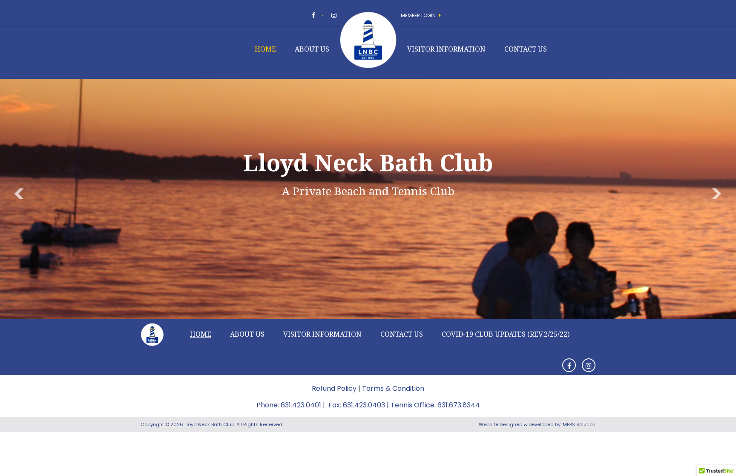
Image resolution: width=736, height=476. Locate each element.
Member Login (419, 15)
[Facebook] (313, 15)
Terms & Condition (393, 388)
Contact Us (525, 50)
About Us (312, 50)
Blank (212, 51)
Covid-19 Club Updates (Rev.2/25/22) (505, 334)
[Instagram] (333, 15)
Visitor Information (446, 50)
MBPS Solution (579, 424)
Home (265, 50)
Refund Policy (334, 388)
